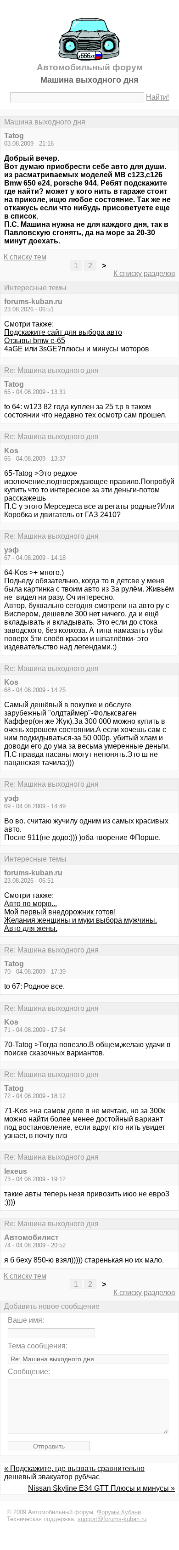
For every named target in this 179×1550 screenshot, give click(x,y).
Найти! (157, 97)
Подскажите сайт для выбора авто (63, 332)
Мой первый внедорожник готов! (60, 912)
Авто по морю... (30, 903)
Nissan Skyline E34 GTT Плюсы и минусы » (101, 1488)
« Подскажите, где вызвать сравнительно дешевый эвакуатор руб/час (74, 1473)
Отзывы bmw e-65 (34, 340)
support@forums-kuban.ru (112, 1519)
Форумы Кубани (119, 1512)
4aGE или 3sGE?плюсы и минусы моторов (76, 349)
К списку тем (25, 257)
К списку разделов (144, 273)
